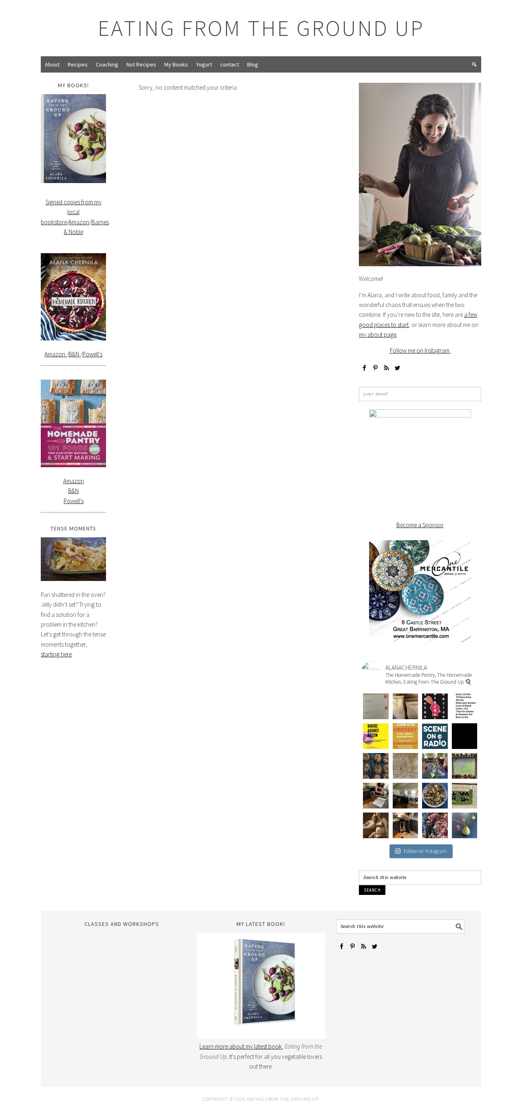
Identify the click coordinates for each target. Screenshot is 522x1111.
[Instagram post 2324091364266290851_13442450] (435, 736)
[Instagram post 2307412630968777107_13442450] (465, 795)
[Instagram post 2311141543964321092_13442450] (405, 795)
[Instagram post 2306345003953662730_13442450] (376, 825)
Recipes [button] (78, 64)
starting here (56, 654)
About (52, 64)
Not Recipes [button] (141, 64)
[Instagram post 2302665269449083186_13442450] (435, 825)
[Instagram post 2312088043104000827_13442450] (465, 766)
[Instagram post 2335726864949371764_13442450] (405, 706)
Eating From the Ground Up (261, 28)
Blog (252, 64)
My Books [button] (176, 64)
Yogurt (204, 64)
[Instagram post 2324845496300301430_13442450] (405, 736)
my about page (377, 334)
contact (229, 64)
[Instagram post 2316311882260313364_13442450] (405, 766)
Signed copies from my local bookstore (71, 212)
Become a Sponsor (420, 525)
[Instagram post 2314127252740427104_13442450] (435, 766)
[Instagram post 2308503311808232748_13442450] (435, 795)
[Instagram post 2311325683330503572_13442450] (376, 795)
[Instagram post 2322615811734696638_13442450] (465, 736)
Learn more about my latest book (240, 1046)
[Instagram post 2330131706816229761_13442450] (376, 736)
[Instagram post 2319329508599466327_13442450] (376, 766)
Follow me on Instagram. (420, 350)
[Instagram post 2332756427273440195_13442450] (435, 706)
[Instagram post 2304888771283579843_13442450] (405, 825)
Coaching (107, 64)
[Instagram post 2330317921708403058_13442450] (465, 706)
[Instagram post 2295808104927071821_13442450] (465, 825)
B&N (74, 354)
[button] (474, 64)
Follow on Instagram (425, 851)
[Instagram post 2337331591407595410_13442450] (376, 706)
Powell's (92, 354)
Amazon (79, 222)
